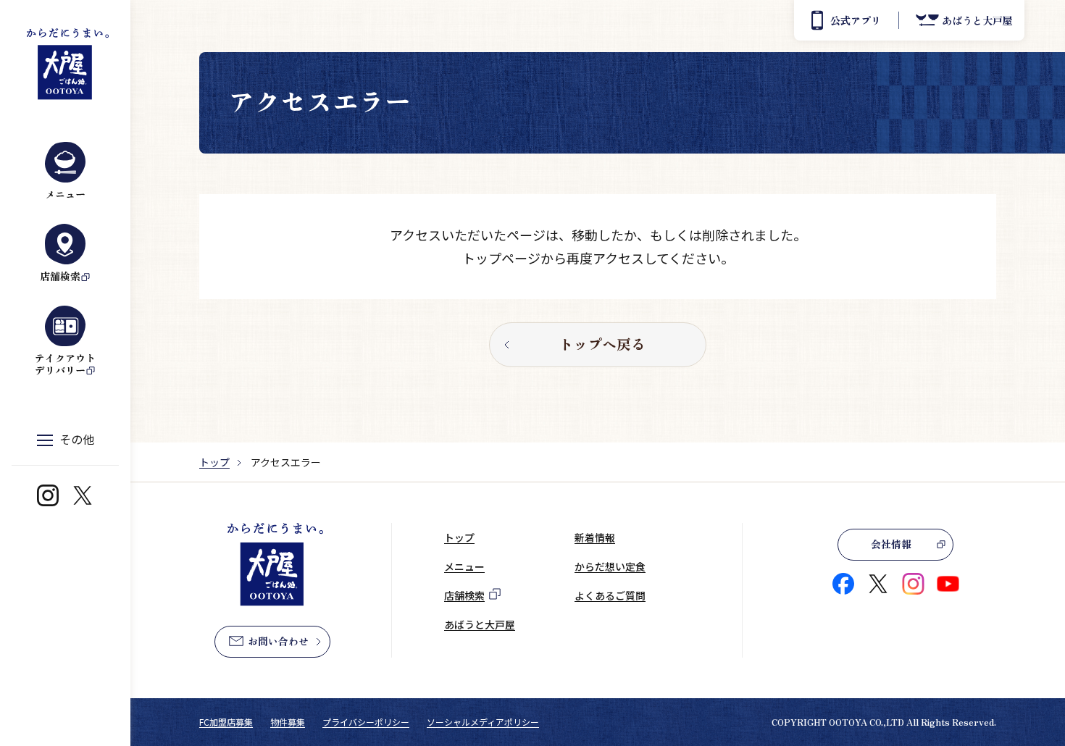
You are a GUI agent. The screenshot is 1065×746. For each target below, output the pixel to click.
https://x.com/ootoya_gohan (82, 495)
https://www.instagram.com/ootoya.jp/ (47, 495)
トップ (214, 462)
